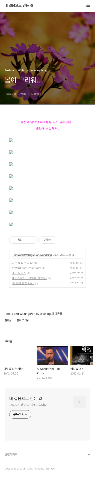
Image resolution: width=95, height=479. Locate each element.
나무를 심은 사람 (22, 263)
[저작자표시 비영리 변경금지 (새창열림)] (63, 240)
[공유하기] (27, 239)
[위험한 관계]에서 (23, 283)
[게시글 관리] (32, 239)
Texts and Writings (23, 255)
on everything (44, 255)
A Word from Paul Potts (26, 268)
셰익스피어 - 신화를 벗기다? (29, 278)
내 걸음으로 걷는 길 (19, 5)
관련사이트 (11, 454)
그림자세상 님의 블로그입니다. (28, 405)
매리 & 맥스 (19, 273)
